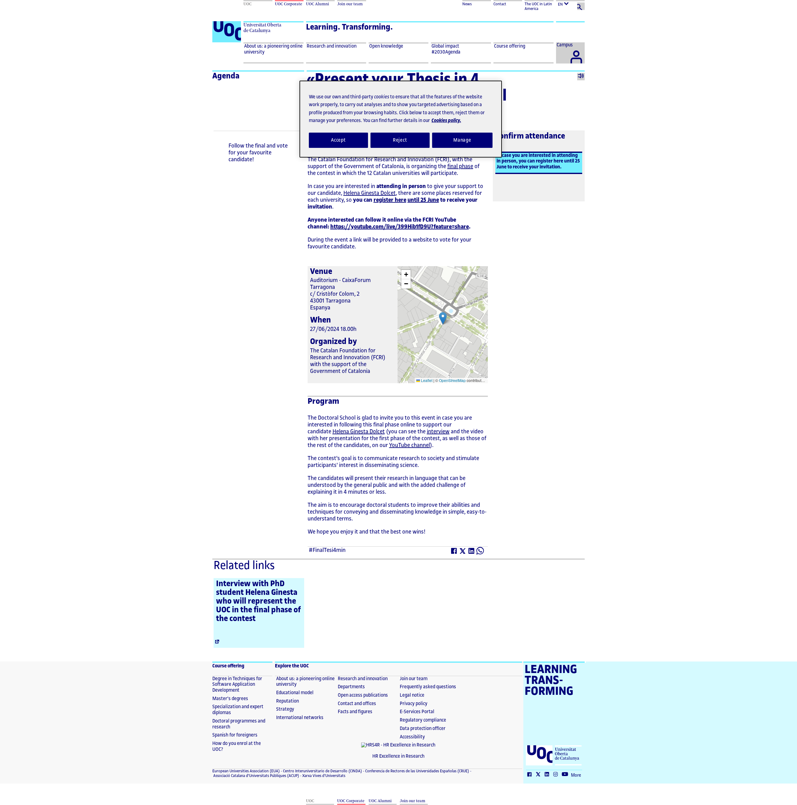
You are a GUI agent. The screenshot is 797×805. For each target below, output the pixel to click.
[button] (443, 318)
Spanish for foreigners (234, 735)
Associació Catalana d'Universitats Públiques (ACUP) (255, 776)
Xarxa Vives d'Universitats (323, 776)
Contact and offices (357, 703)
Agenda (225, 76)
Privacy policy (413, 703)
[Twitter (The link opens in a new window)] (463, 552)
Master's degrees (230, 698)
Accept (338, 140)
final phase (460, 166)
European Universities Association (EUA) (246, 771)
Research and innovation (363, 678)
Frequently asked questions (428, 687)
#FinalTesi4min (327, 550)
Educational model (295, 692)
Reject (400, 140)
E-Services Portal (417, 711)
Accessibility (412, 737)
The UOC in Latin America (538, 6)
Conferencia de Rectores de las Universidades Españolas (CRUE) (416, 771)
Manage (462, 140)
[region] (400, 119)
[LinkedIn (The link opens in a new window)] (471, 552)
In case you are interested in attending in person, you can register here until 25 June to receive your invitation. (538, 161)
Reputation (287, 701)
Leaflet (426, 380)
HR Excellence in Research (398, 756)
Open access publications (363, 695)
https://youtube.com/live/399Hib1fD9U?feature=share (399, 227)
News (467, 4)
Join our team (413, 678)
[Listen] (581, 76)
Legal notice (412, 695)
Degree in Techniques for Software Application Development (237, 684)
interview (438, 431)
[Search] (581, 6)
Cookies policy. (446, 120)
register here (390, 200)
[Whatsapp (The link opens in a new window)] (480, 552)
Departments (351, 687)
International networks (299, 717)
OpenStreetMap (452, 380)
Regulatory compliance (423, 720)
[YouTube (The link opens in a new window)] (566, 775)
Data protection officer (423, 728)
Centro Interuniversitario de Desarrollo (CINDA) (322, 771)
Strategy (285, 709)
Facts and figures (355, 711)
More (576, 775)
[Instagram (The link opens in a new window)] (557, 775)
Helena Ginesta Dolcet (369, 193)
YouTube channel (409, 445)
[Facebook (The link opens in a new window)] (454, 552)
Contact (499, 4)
